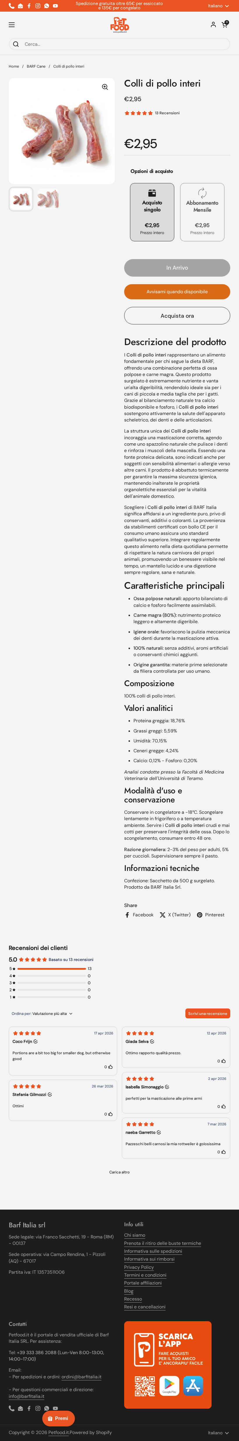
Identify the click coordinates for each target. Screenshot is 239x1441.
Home (14, 66)
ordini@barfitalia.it (81, 1377)
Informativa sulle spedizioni (153, 1251)
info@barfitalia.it (26, 1396)
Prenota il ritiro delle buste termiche (162, 1243)
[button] (224, 25)
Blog (128, 1291)
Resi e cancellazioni (145, 1307)
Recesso (133, 1299)
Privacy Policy (139, 1267)
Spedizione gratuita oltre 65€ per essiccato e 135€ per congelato (119, 5)
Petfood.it (58, 1432)
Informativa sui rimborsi (149, 1259)
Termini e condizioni (145, 1275)
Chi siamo (134, 1235)
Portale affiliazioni (143, 1283)
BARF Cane (36, 66)
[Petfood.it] (120, 25)
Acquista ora (177, 315)
